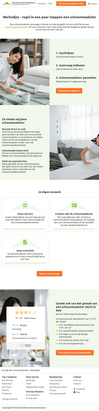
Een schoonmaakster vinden (71, 4)
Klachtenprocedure (58, 387)
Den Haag (6, 387)
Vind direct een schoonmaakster (75, 352)
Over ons (77, 380)
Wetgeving (54, 383)
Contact (77, 383)
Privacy (53, 390)
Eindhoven (7, 393)
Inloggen (93, 4)
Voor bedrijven (32, 395)
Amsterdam (7, 380)
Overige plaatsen (10, 399)
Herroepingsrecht (58, 393)
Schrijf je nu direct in (69, 91)
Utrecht (5, 390)
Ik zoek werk (31, 398)
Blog (77, 392)
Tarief (50, 4)
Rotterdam (7, 383)
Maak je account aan (49, 274)
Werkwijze (42, 4)
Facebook (80, 389)
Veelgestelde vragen (35, 387)
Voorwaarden (56, 380)
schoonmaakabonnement (17, 27)
